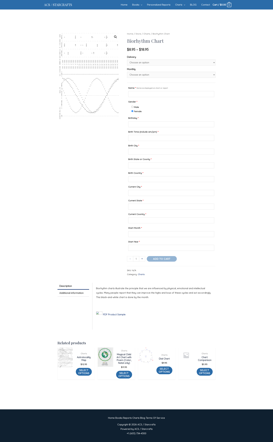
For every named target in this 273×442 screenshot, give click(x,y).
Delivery (131, 56)
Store (138, 33)
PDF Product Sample (114, 314)
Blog (142, 417)
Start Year (134, 241)
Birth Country (135, 173)
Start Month (135, 227)
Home (130, 33)
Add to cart (161, 258)
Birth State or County (139, 159)
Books (118, 417)
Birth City (133, 145)
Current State (135, 200)
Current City (135, 186)
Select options (83, 372)
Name (148, 87)
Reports (127, 417)
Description (65, 285)
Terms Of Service (155, 417)
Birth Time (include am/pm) (143, 131)
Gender (132, 101)
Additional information (71, 292)
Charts (146, 33)
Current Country (137, 214)
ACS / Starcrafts (58, 5)
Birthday (133, 118)
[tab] (73, 286)
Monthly (131, 69)
